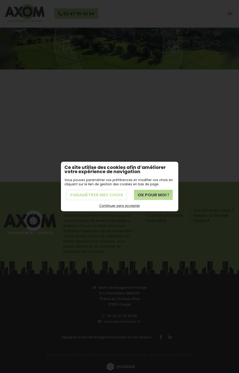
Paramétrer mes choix (96, 195)
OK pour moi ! (153, 195)
